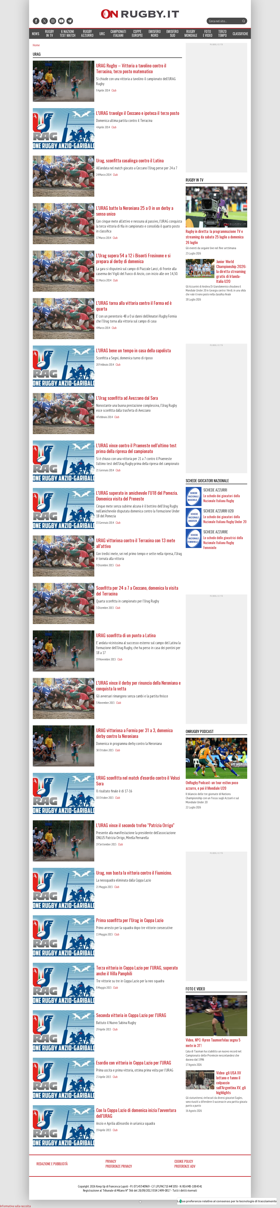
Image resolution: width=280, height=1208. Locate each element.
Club (114, 90)
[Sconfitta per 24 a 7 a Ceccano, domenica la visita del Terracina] (63, 604)
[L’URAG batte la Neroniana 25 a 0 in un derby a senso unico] (63, 224)
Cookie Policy (183, 1161)
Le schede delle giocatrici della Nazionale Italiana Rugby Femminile (223, 542)
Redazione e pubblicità (52, 1163)
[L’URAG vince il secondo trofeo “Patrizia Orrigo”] (63, 841)
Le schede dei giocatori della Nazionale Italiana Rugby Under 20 (225, 519)
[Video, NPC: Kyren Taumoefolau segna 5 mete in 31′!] (216, 1016)
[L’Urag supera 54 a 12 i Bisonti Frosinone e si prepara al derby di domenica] (63, 271)
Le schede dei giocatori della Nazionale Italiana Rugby (221, 498)
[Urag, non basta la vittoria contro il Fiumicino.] (63, 889)
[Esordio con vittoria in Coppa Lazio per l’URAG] (63, 1079)
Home (36, 45)
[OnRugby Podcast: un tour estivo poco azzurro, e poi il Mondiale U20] (216, 759)
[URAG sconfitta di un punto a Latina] (63, 651)
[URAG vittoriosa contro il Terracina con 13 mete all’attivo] (63, 556)
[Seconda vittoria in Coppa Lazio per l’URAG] (63, 1031)
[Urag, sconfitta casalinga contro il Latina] (63, 177)
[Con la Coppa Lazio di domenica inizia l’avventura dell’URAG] (63, 1126)
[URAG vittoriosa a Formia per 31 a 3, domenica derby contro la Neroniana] (63, 746)
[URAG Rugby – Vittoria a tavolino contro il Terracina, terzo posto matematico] (63, 82)
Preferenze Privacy (119, 1166)
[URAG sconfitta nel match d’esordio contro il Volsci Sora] (63, 794)
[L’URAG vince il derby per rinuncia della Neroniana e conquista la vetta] (63, 699)
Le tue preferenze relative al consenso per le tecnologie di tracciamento (227, 1201)
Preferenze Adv (184, 1166)
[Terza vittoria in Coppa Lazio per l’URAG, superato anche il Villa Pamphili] (63, 984)
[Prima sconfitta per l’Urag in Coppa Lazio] (63, 936)
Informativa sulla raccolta (15, 1206)
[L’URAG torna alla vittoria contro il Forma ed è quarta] (63, 319)
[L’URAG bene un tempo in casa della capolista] (63, 366)
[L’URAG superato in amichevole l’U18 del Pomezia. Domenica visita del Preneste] (63, 509)
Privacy (111, 1161)
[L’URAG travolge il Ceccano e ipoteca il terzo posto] (63, 129)
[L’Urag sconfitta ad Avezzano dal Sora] (63, 414)
